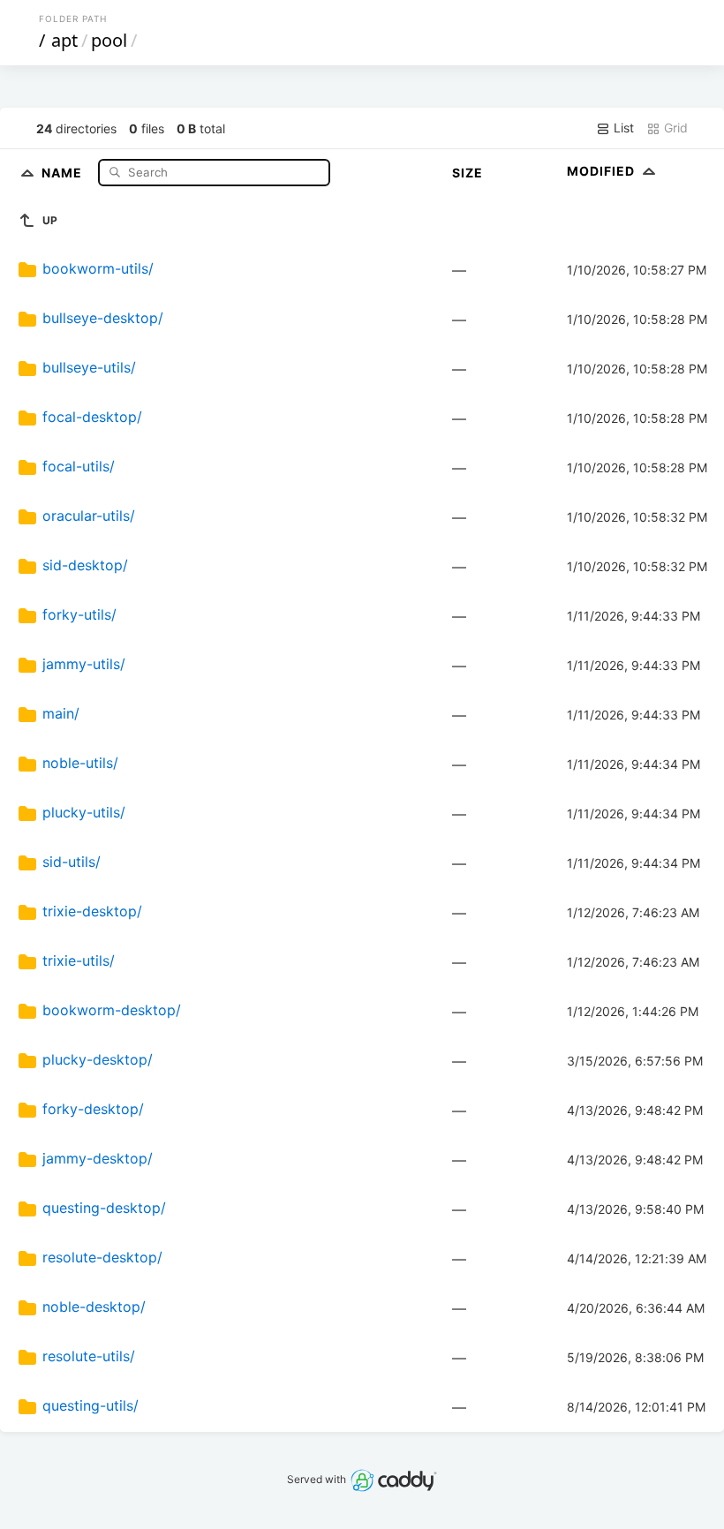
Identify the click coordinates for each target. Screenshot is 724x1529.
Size (467, 172)
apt (64, 40)
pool (109, 40)
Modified (602, 170)
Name (63, 171)
